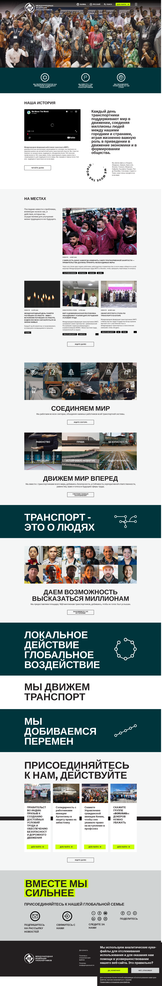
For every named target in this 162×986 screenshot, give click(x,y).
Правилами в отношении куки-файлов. (115, 982)
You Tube (105, 913)
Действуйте (121, 4)
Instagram (99, 919)
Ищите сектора (80, 422)
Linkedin (94, 919)
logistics (82, 334)
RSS (105, 919)
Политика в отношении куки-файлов (85, 957)
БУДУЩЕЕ (92, 273)
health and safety (70, 334)
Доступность (83, 950)
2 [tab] (80, 65)
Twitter (94, 913)
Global (100, 273)
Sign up (35, 917)
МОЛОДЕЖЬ (82, 273)
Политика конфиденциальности (86, 964)
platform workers (70, 273)
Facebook (99, 913)
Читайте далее (37, 60)
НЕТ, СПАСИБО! (145, 970)
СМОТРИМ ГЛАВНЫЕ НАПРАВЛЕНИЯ (80, 494)
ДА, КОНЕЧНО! (114, 970)
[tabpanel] (80, 34)
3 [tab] (82, 65)
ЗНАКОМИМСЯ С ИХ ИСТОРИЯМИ (80, 612)
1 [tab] (78, 65)
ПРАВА (124, 332)
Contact (67, 917)
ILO (118, 332)
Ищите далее (80, 344)
